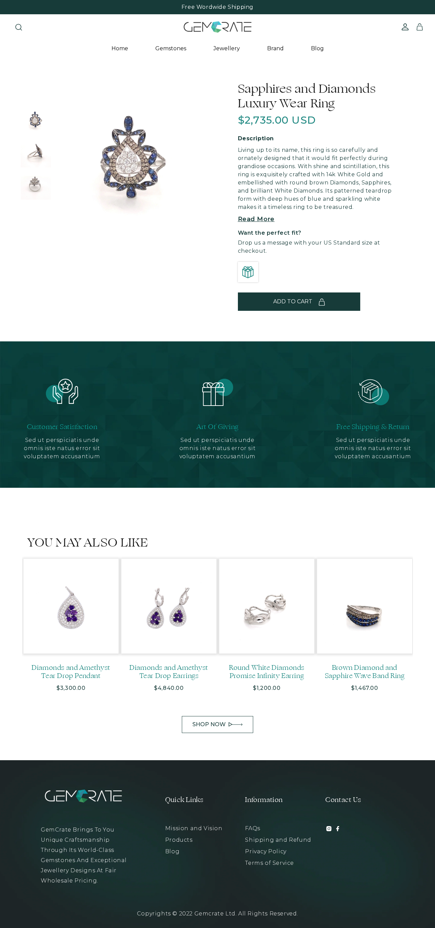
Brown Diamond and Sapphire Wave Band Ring (365, 672)
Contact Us (343, 800)
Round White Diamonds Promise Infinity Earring (266, 672)
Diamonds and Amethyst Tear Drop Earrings (168, 672)
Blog (317, 48)
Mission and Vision (194, 828)
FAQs (252, 828)
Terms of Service (269, 863)
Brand (275, 48)
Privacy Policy (265, 851)
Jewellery (226, 48)
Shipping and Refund (278, 840)
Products (179, 840)
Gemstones (170, 48)
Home (119, 48)
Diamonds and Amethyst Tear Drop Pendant (71, 672)
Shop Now (209, 724)
